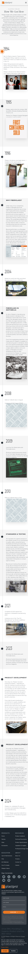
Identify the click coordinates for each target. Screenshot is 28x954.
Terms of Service (17, 922)
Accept (5, 951)
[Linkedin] (24, 876)
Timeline (17, 859)
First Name (6, 898)
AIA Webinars (5, 862)
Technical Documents (21, 839)
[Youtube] (3, 880)
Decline (13, 951)
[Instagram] (13, 876)
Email (4, 906)
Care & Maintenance (6, 855)
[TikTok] (19, 876)
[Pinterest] (8, 880)
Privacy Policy (9, 922)
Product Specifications (21, 842)
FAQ (2, 859)
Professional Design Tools (21, 848)
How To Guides (5, 865)
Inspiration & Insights (20, 845)
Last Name (6, 902)
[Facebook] (3, 876)
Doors (3, 836)
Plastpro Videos (5, 868)
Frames (3, 839)
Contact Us (18, 862)
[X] (8, 876)
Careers (17, 865)
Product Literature (20, 836)
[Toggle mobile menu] (26, 3)
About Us (17, 855)
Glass (2, 842)
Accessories (4, 845)
